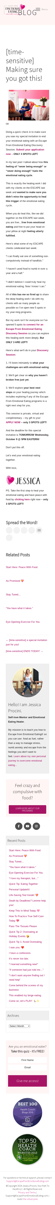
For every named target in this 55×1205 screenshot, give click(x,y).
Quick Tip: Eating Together (23, 884)
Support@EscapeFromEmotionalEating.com (27, 1181)
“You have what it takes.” (19, 608)
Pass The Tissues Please (23, 926)
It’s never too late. (19, 958)
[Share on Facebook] (9, 530)
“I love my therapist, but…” (23, 878)
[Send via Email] (39, 530)
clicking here (22, 499)
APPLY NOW (13, 422)
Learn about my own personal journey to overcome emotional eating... (27, 761)
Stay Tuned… (13, 594)
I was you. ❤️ (16, 947)
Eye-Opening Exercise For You (23, 622)
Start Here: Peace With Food (21, 567)
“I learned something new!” (23, 964)
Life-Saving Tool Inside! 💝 (23, 895)
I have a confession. (20, 953)
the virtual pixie (30, 1199)
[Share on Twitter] (16, 530)
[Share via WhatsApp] (9, 537)
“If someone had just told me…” (26, 969)
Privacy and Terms (27, 1192)
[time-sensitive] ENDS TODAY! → (24, 651)
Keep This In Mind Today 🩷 (24, 910)
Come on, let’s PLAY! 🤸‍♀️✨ (24, 1001)
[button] (18, 826)
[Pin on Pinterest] (31, 530)
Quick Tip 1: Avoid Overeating (25, 941)
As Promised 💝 (15, 580)
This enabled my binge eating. (25, 995)
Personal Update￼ (19, 889)
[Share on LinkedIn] (24, 530)
